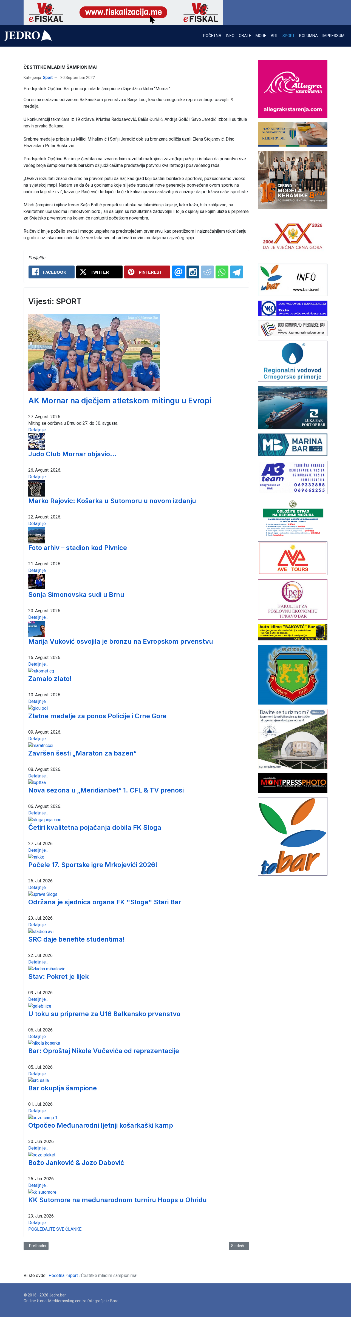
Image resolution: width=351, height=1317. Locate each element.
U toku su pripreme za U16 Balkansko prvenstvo (104, 1014)
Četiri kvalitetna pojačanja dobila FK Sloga (94, 827)
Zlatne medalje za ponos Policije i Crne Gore (97, 716)
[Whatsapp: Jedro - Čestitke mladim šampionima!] (222, 272)
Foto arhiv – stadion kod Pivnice (77, 548)
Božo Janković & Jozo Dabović (76, 1163)
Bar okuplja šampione (62, 1088)
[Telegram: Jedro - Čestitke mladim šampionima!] (236, 272)
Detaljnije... (38, 429)
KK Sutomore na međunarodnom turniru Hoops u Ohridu (117, 1200)
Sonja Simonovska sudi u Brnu (76, 594)
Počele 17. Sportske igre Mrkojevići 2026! (92, 865)
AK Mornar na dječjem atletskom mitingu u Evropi (120, 400)
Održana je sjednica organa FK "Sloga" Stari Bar (104, 902)
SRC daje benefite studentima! (76, 939)
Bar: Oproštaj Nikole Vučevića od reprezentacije (103, 1051)
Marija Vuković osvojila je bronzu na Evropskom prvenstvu (120, 641)
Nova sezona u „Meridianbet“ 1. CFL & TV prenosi (106, 790)
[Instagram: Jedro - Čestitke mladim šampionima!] (192, 272)
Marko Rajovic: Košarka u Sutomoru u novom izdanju (112, 501)
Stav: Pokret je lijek (58, 976)
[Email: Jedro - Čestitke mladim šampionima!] (178, 272)
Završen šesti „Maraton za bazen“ (82, 753)
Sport (48, 77)
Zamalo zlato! (50, 679)
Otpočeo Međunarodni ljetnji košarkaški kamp (100, 1125)
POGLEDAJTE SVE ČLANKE (54, 1229)
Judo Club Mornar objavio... (72, 454)
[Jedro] (28, 35)
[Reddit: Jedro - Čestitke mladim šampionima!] (207, 272)
